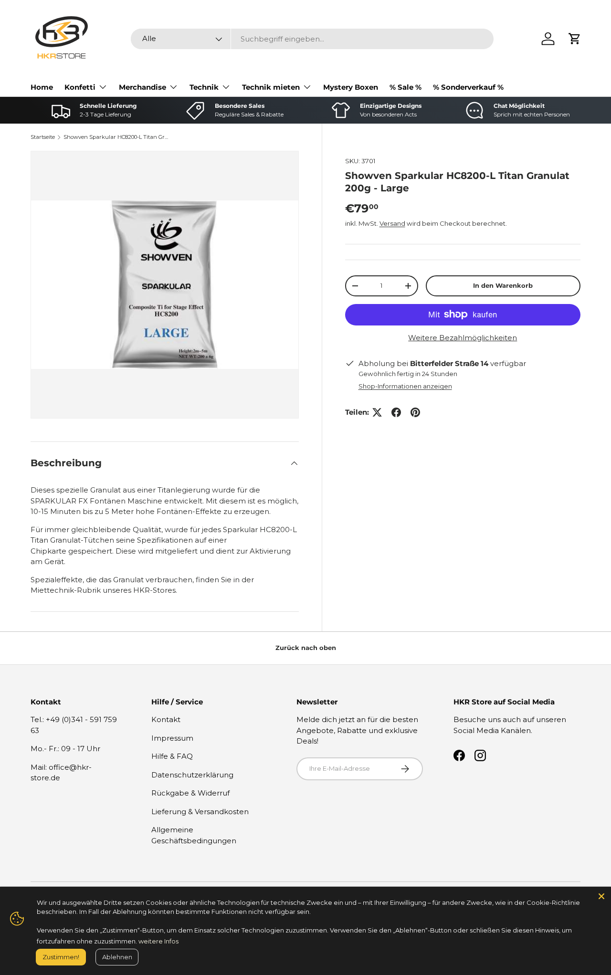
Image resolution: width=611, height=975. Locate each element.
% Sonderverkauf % (468, 87)
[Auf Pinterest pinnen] (415, 412)
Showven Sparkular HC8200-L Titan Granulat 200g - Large (117, 137)
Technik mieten (271, 87)
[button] (574, 38)
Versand (392, 223)
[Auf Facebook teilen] (396, 412)
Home (42, 87)
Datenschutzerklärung (192, 774)
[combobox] (312, 39)
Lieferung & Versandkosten (200, 811)
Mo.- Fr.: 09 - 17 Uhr (65, 748)
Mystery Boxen (350, 87)
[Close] (601, 896)
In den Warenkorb (503, 285)
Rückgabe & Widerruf (190, 792)
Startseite (43, 137)
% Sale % (405, 87)
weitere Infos (158, 941)
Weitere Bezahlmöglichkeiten (462, 337)
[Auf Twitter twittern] (377, 412)
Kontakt (165, 719)
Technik (204, 87)
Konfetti (79, 87)
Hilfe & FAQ (172, 756)
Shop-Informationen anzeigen (405, 386)
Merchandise (142, 87)
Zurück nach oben (305, 647)
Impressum (172, 738)
